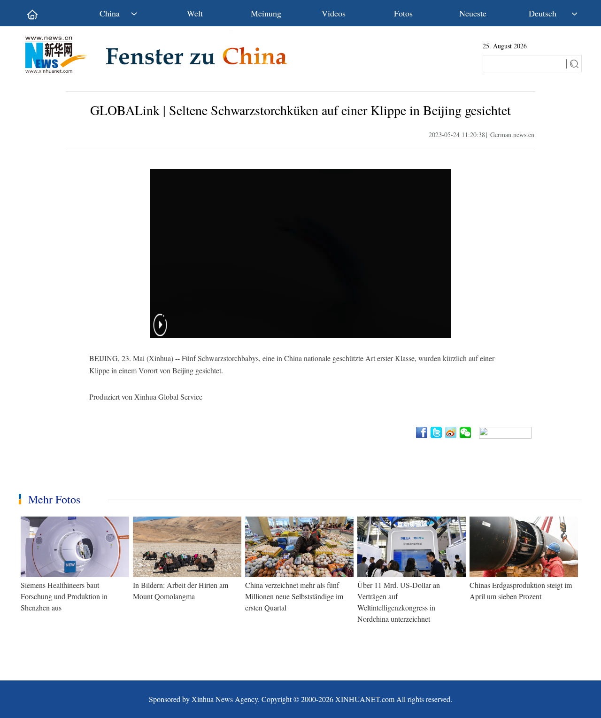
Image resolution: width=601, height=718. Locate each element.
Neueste (472, 13)
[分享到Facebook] (422, 432)
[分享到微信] (466, 432)
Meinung (266, 13)
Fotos (403, 13)
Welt (195, 13)
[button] (160, 331)
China (109, 13)
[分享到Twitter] (437, 432)
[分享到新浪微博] (451, 432)
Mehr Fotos (54, 499)
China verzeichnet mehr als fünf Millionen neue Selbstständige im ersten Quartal (294, 596)
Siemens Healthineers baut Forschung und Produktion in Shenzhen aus (64, 596)
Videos (334, 13)
